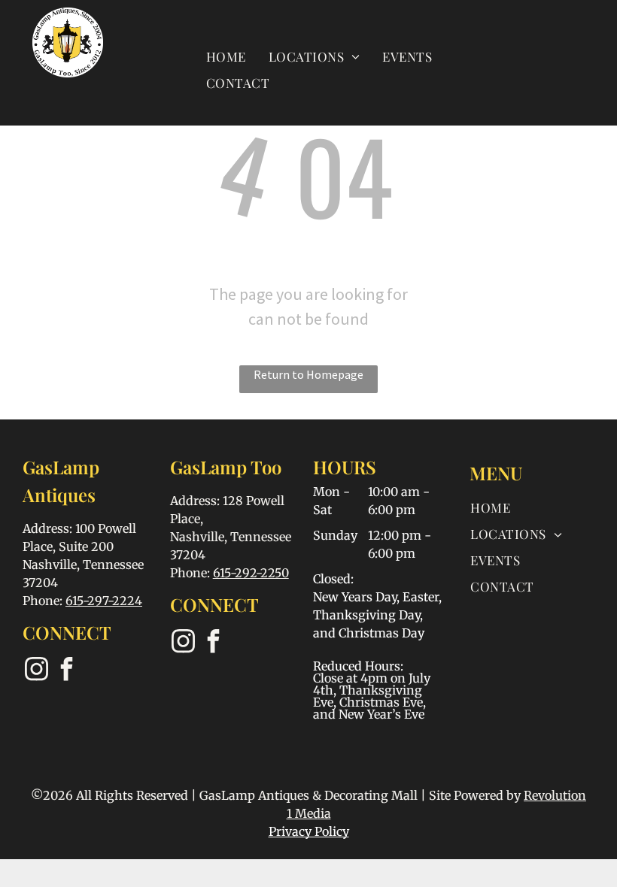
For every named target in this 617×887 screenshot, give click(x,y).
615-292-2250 (251, 572)
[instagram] (36, 670)
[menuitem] (226, 56)
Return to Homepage (308, 374)
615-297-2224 (103, 600)
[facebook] (66, 670)
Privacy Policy (309, 831)
